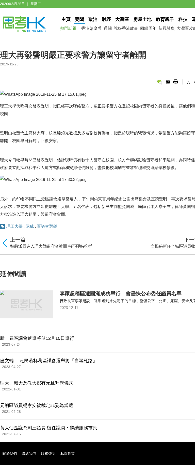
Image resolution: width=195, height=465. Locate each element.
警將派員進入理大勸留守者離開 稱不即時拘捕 (51, 246)
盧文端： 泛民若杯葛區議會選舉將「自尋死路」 (48, 360)
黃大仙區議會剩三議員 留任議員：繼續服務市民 (48, 427)
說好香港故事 (126, 28)
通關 (108, 28)
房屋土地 (142, 19)
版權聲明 (48, 454)
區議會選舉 (47, 226)
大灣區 (122, 19)
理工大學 (14, 226)
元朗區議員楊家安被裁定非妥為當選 (36, 405)
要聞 (79, 19)
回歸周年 (148, 28)
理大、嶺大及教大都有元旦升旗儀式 (36, 383)
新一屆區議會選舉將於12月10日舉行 (37, 338)
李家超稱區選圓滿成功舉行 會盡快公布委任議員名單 (121, 293)
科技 (183, 19)
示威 (30, 226)
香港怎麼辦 (91, 28)
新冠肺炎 (166, 28)
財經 (106, 19)
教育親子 (165, 19)
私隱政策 (67, 454)
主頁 (66, 19)
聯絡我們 (29, 454)
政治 (93, 19)
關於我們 (10, 454)
